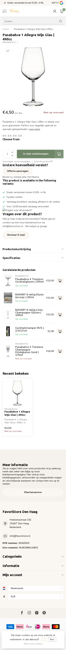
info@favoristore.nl (20, 536)
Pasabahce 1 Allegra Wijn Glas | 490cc (33, 29)
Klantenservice (33, 492)
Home (6, 29)
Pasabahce (9, 42)
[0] (61, 11)
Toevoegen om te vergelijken (16, 161)
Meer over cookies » (33, 643)
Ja (43, 639)
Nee (52, 639)
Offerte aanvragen (17, 171)
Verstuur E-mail (16, 234)
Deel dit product (42, 161)
